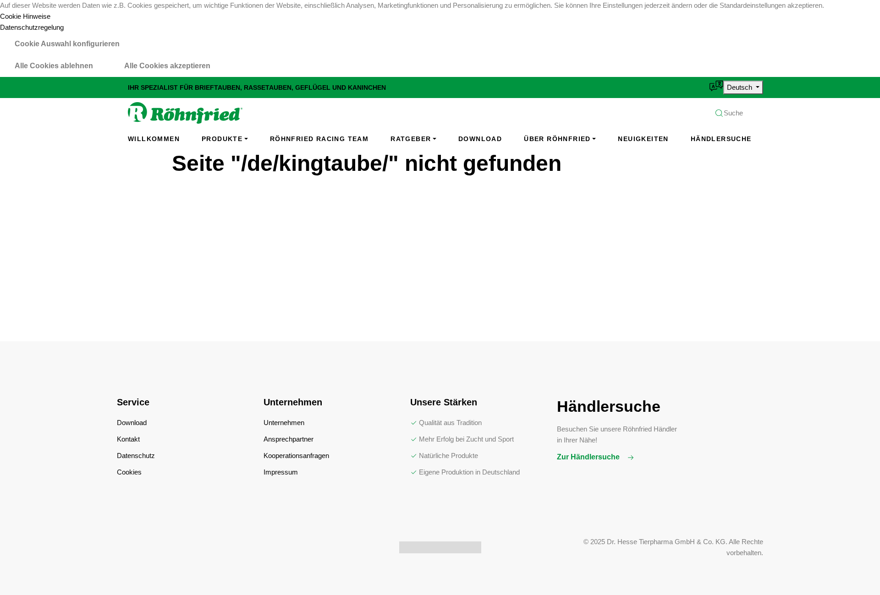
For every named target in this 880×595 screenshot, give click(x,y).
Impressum (281, 472)
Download (480, 138)
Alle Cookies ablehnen (54, 66)
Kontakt (128, 439)
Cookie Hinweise (25, 16)
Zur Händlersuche (589, 457)
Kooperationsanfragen (296, 455)
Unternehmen (284, 422)
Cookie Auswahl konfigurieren (67, 44)
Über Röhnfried (557, 138)
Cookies (129, 472)
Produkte (222, 138)
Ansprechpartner (289, 439)
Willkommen (154, 138)
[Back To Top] (854, 569)
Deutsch (740, 87)
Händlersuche (721, 138)
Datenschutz (136, 455)
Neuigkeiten (643, 138)
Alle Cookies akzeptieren (167, 66)
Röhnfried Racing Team (319, 138)
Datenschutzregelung (32, 27)
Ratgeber (410, 138)
